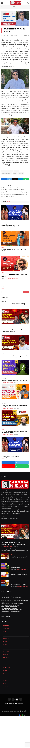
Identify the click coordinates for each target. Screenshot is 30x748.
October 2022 (6, 664)
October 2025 (6, 628)
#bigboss (17, 171)
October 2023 (6, 638)
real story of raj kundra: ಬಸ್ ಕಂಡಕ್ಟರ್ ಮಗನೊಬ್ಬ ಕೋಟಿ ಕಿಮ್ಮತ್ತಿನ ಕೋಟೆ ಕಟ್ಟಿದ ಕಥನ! (14, 225)
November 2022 (6, 661)
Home (2, 7)
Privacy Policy (8, 706)
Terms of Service (19, 704)
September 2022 (6, 667)
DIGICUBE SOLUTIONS (21, 711)
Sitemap (15, 706)
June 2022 (5, 677)
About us (11, 704)
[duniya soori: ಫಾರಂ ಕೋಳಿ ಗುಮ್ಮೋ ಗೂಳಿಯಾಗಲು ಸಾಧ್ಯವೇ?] (15, 263)
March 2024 (5, 635)
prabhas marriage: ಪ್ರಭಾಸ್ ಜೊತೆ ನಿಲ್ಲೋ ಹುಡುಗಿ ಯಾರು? (13, 250)
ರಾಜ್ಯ (25, 35)
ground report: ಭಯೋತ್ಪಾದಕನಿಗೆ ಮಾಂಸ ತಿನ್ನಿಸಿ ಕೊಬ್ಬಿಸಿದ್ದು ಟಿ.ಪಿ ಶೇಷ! (14, 406)
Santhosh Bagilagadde (7, 35)
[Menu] (2, 3)
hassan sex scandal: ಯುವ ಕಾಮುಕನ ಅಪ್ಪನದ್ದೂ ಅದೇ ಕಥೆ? (15, 356)
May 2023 (5, 641)
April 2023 (5, 645)
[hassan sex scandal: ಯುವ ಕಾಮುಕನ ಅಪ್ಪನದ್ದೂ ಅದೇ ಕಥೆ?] (15, 367)
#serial (14, 173)
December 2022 (6, 658)
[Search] (28, 3)
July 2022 (5, 674)
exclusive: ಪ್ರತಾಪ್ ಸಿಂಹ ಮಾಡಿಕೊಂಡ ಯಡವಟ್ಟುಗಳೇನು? (14, 380)
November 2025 (6, 625)
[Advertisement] (15, 731)
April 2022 (5, 684)
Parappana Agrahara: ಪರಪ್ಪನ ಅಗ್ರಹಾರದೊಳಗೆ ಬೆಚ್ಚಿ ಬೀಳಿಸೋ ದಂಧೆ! (13, 304)
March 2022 (5, 687)
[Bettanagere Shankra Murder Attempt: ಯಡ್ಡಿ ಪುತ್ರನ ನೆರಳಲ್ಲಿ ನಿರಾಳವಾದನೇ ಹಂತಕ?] (15, 342)
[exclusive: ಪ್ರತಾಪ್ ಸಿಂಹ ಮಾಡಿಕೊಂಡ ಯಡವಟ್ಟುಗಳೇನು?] (15, 391)
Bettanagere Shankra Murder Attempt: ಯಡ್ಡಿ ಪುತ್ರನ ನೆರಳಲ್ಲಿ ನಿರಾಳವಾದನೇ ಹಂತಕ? (13, 330)
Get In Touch (22, 706)
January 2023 (5, 654)
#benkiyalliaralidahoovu (7, 171)
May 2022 (5, 680)
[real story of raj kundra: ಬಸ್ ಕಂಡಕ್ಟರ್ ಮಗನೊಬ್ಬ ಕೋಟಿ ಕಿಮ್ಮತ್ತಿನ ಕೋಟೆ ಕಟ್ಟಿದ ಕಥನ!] (15, 212)
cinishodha (20, 173)
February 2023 (6, 651)
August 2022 (5, 671)
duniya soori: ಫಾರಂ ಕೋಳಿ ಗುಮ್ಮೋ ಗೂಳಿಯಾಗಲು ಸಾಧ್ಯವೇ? (14, 275)
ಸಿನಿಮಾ (27, 35)
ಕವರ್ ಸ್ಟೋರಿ (4, 301)
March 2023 (5, 648)
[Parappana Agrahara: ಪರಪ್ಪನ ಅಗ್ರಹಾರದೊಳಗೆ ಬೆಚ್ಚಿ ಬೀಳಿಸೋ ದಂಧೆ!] (15, 316)
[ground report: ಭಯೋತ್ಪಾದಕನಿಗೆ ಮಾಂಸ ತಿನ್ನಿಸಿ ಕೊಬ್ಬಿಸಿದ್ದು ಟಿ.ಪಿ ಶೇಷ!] (15, 418)
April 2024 (5, 632)
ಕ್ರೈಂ (2, 328)
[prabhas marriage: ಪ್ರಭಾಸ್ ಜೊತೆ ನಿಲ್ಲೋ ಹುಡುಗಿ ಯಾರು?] (15, 238)
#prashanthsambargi (6, 173)
